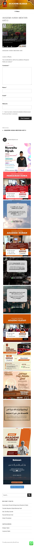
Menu (17, 11)
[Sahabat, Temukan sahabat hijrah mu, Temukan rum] (17, 185)
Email (4, 95)
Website (5, 103)
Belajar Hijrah (5, 528)
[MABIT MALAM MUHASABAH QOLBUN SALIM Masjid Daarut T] (17, 385)
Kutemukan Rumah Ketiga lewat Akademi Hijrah (15, 505)
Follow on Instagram (18, 487)
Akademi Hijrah (18, 4)
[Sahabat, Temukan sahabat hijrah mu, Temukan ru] (17, 328)
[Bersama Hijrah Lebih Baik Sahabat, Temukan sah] (17, 157)
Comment (5, 65)
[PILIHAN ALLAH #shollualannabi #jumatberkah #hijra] (17, 413)
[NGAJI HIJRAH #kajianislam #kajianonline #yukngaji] (17, 442)
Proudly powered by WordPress (10, 542)
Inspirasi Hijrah (6, 531)
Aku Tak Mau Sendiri (7, 511)
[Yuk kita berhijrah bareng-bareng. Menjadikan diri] (17, 299)
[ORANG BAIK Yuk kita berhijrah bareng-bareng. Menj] (17, 214)
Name (4, 87)
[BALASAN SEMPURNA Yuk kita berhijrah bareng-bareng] (17, 470)
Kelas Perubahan (6, 518)
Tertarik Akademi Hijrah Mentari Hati (12, 508)
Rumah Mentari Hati (7, 515)
